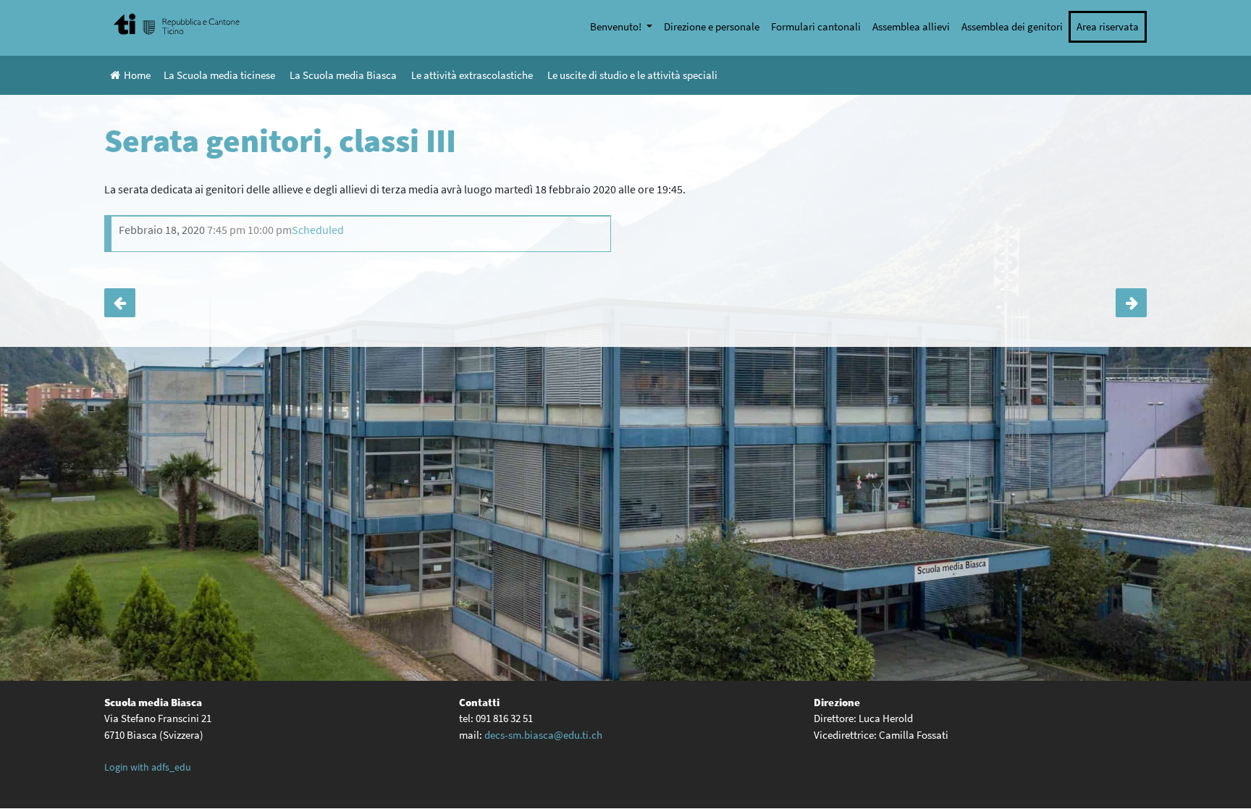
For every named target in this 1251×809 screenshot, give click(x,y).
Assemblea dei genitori (1012, 26)
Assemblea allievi (911, 26)
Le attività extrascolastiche (472, 75)
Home (137, 75)
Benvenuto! (617, 26)
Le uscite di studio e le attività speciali (632, 75)
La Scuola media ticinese (219, 75)
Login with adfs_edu (147, 767)
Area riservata (1108, 26)
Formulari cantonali (816, 26)
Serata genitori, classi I (1131, 302)
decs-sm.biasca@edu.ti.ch (543, 735)
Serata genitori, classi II (119, 302)
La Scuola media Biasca (343, 75)
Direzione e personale (711, 26)
